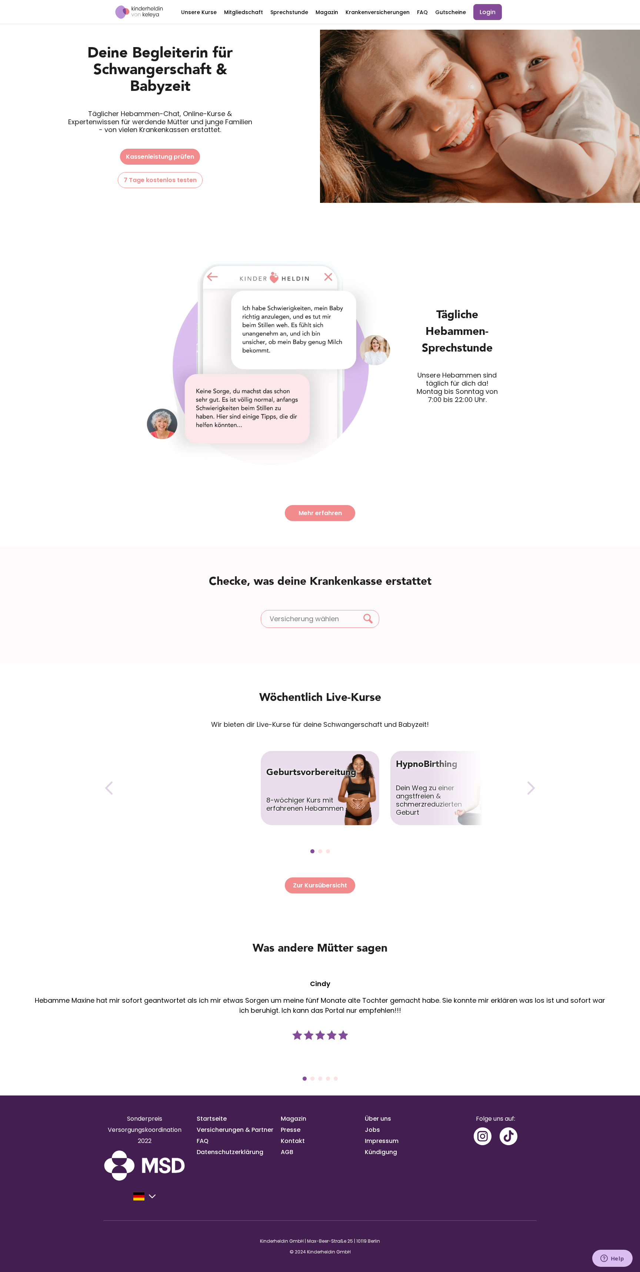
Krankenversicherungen (378, 12)
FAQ (422, 12)
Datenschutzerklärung (230, 1152)
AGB (287, 1152)
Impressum (382, 1141)
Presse (290, 1130)
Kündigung (381, 1152)
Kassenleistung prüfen (160, 156)
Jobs (372, 1130)
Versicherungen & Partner (235, 1130)
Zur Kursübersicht (320, 885)
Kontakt (293, 1141)
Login (488, 12)
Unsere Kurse (199, 12)
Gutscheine (450, 12)
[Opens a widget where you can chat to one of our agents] (612, 1259)
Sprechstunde (289, 12)
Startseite (212, 1118)
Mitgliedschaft (243, 12)
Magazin (327, 12)
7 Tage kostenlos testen (160, 180)
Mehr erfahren (320, 513)
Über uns (378, 1118)
